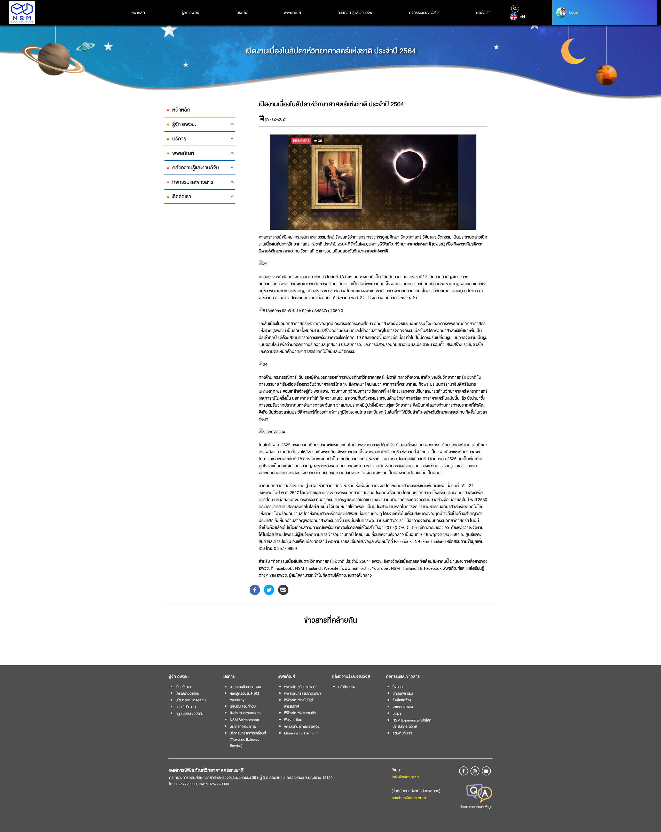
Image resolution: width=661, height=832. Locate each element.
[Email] (283, 589)
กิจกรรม (398, 687)
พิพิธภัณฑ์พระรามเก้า (300, 713)
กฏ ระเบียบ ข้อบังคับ (189, 713)
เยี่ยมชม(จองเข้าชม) (243, 706)
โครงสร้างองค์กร (187, 693)
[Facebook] (255, 589)
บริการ (242, 12)
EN (521, 16)
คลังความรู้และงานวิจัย (354, 12)
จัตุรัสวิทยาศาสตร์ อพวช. (302, 726)
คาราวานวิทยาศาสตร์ (245, 687)
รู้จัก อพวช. (191, 12)
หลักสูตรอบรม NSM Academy (244, 696)
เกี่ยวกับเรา (183, 687)
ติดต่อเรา (483, 12)
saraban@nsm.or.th (409, 797)
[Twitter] (269, 589)
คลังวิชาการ (346, 687)
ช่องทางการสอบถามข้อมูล (476, 807)
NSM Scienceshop (244, 720)
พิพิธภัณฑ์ (292, 12)
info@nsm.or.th (405, 776)
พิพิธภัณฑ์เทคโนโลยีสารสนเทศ (298, 703)
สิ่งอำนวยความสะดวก (245, 713)
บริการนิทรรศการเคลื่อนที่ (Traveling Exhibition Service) (248, 739)
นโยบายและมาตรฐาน (191, 700)
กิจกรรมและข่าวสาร (424, 12)
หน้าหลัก (138, 12)
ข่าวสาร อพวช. (403, 707)
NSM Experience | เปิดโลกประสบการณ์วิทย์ (411, 723)
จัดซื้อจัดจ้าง (401, 700)
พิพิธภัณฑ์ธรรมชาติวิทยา (302, 693)
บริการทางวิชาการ (243, 726)
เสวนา (396, 713)
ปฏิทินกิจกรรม (402, 693)
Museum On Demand (301, 733)
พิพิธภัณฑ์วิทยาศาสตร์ (300, 687)
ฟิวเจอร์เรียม (293, 720)
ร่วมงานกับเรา (402, 733)
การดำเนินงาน (186, 707)
